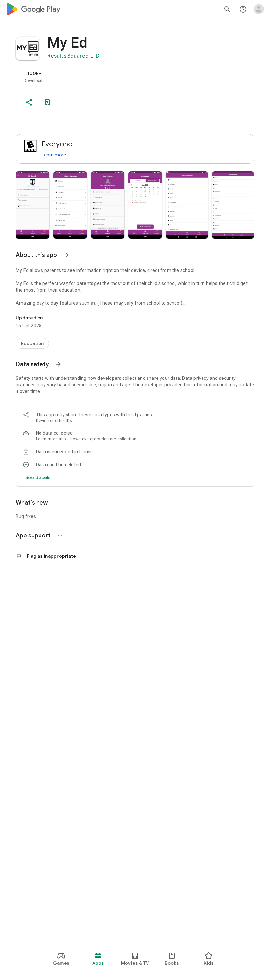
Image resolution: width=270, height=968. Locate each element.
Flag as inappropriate (46, 556)
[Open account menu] (259, 9)
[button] (32, 205)
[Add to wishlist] (47, 102)
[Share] (29, 102)
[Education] (32, 343)
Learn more (54, 155)
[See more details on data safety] (38, 477)
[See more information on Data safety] (58, 364)
